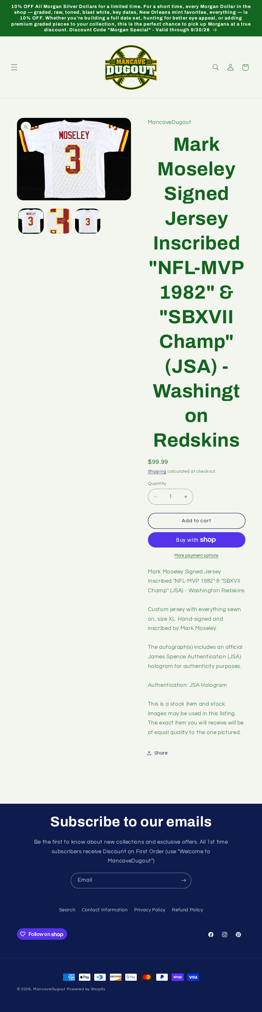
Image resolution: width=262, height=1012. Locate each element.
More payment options (196, 556)
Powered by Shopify (86, 989)
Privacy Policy (150, 910)
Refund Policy (187, 910)
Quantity (157, 483)
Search (67, 910)
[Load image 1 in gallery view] (31, 221)
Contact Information (105, 910)
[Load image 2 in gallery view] (59, 221)
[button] (14, 67)
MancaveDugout (49, 989)
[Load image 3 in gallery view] (87, 221)
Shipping (157, 472)
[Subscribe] (183, 880)
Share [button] (161, 753)
